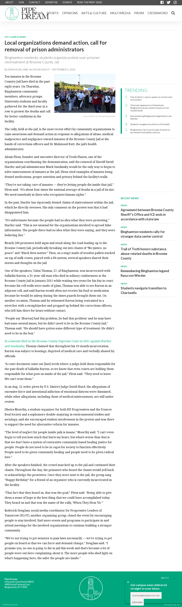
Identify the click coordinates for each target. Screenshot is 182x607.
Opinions (70, 13)
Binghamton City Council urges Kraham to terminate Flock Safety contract (150, 131)
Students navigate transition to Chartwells (150, 124)
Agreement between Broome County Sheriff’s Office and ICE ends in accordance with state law (147, 214)
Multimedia (120, 13)
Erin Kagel (15, 69)
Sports (52, 13)
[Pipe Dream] (91, 585)
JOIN (21, 2)
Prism (139, 13)
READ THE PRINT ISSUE (89, 2)
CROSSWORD (158, 13)
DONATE (67, 2)
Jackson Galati (39, 69)
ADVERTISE (51, 2)
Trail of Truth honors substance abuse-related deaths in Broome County (144, 253)
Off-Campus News (15, 37)
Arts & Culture (94, 13)
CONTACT (34, 2)
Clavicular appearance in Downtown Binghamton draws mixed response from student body (149, 108)
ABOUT (9, 2)
